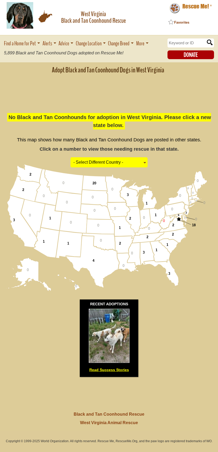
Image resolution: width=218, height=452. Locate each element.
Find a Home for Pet (20, 43)
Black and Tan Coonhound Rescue (109, 414)
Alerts (47, 43)
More (140, 43)
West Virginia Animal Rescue (109, 422)
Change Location (89, 43)
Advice (63, 43)
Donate (191, 55)
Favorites (181, 22)
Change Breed (118, 43)
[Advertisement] (109, 90)
